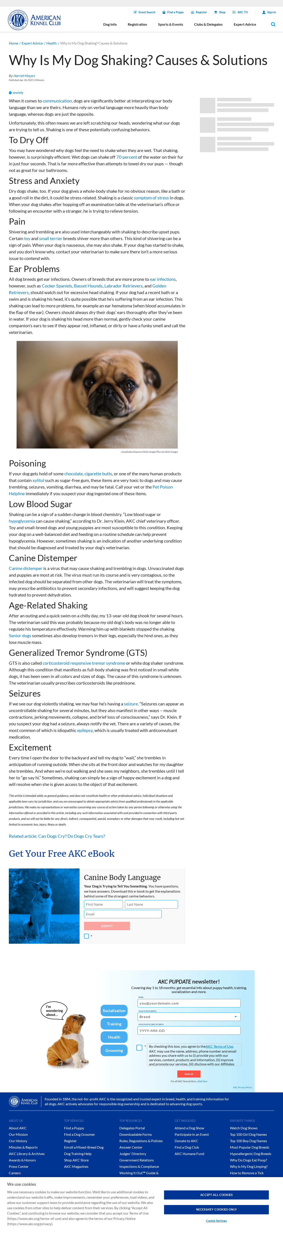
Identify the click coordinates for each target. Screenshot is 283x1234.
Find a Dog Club (187, 1147)
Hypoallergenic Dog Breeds (250, 1153)
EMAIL (140, 997)
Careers (15, 1173)
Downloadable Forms (135, 1134)
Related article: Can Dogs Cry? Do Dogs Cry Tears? (57, 836)
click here (202, 1081)
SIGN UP (189, 1074)
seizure (131, 703)
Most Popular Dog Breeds (249, 1147)
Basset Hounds (88, 285)
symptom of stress (151, 197)
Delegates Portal (132, 1128)
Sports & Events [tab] (170, 24)
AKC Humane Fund (189, 1153)
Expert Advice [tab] (245, 24)
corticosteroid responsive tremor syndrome (84, 663)
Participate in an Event (192, 1134)
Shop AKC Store (76, 1160)
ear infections (163, 279)
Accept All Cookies (216, 1195)
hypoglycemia (22, 521)
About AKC (18, 1128)
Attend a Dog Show (189, 1128)
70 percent (126, 157)
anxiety (18, 92)
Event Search (147, 12)
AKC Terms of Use (219, 1046)
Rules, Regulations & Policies (141, 1141)
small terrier (50, 238)
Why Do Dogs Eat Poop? (248, 1160)
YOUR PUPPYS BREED (147, 1011)
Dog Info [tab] (110, 24)
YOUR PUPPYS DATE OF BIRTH (151, 1024)
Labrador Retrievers (123, 285)
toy (27, 238)
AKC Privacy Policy (242, 1087)
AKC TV (242, 12)
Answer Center (130, 1147)
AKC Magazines (76, 1166)
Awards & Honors (22, 1160)
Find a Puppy (175, 12)
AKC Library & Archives (27, 1153)
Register (201, 12)
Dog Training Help (78, 1153)
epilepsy (85, 730)
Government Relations (136, 1160)
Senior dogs (20, 635)
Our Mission (18, 1134)
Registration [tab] (137, 24)
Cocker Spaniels (57, 285)
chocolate (73, 473)
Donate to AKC (186, 1141)
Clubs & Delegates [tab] (208, 24)
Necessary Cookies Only (216, 1209)
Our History (18, 1141)
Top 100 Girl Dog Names (248, 1134)
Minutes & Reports (23, 1147)
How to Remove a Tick (247, 1173)
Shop (222, 12)
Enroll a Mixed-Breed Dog (83, 1147)
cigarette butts (98, 473)
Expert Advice (32, 43)
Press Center (19, 1166)
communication (57, 100)
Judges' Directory (132, 1153)
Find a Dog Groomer (79, 1134)
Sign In (271, 12)
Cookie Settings (216, 1220)
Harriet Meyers (24, 75)
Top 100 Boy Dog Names (248, 1141)
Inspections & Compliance (139, 1166)
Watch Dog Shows (244, 1128)
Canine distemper (25, 568)
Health (51, 43)
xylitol (38, 480)
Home (13, 43)
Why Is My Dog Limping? (249, 1166)
